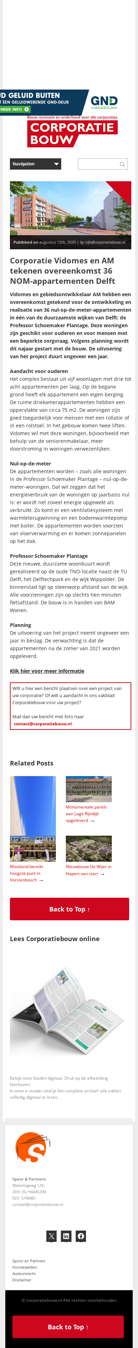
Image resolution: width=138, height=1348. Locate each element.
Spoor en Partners (28, 1260)
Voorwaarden (24, 1267)
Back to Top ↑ (69, 909)
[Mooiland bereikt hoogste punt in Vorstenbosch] (33, 860)
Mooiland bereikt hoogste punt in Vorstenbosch (26, 873)
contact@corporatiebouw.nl (43, 724)
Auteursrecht (24, 1273)
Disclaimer (21, 1279)
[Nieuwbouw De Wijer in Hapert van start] (89, 860)
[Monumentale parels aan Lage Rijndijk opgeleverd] (89, 801)
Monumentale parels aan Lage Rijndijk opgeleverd (86, 813)
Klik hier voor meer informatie (47, 670)
